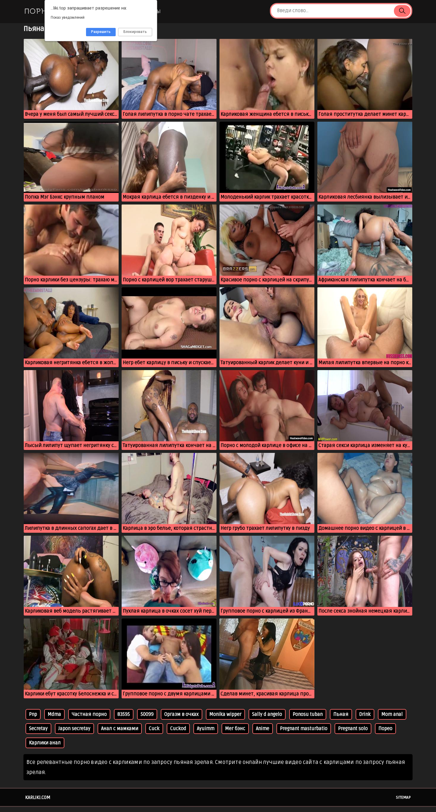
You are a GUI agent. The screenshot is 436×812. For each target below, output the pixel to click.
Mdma (54, 714)
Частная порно (89, 714)
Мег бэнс (235, 729)
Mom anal (392, 714)
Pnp (33, 714)
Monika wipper (225, 714)
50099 (147, 714)
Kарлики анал (45, 743)
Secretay (38, 729)
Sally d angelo (267, 714)
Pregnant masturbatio (303, 729)
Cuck (154, 729)
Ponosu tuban (308, 714)
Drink (365, 714)
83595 (123, 714)
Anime (262, 729)
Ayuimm (205, 729)
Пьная (341, 714)
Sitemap (403, 797)
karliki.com (37, 797)
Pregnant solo (353, 729)
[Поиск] (402, 11)
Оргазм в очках (181, 714)
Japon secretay (74, 729)
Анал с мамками (119, 729)
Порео (385, 729)
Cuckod (178, 729)
